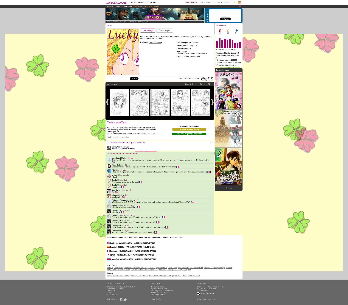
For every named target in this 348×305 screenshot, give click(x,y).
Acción (109, 276)
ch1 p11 (127, 165)
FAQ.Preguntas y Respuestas (162, 291)
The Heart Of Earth (196, 268)
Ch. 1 (201, 84)
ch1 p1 (130, 158)
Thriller (184, 276)
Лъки (148, 21)
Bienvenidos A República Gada (118, 270)
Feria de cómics (202, 291)
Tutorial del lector (157, 287)
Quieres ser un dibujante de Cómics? (210, 287)
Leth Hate (163, 270)
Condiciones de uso (158, 294)
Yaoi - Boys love (194, 276)
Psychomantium (161, 268)
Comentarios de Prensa (114, 289)
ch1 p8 (126, 147)
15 (210, 143)
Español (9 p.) (190, 84)
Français (113, 251)
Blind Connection (210, 268)
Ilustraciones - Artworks (121, 276)
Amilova (110, 268)
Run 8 (169, 270)
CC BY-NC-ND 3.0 (207, 293)
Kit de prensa (110, 291)
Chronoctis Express (131, 268)
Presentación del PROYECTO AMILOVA (120, 287)
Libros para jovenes (156, 276)
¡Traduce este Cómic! (117, 122)
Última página (164, 30)
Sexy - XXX (177, 276)
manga (132, 21)
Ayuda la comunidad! (159, 289)
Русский (113, 259)
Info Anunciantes (111, 294)
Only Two (134, 270)
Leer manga (148, 30)
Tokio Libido (172, 268)
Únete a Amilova (191, 2)
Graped (229, 268)
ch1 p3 (124, 180)
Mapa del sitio (156, 299)
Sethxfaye (221, 268)
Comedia (145, 276)
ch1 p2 (127, 225)
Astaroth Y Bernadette (146, 270)
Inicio (108, 21)
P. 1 (209, 84)
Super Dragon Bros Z (147, 268)
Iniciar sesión (205, 2)
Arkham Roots (183, 268)
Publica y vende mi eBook (206, 289)
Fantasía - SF (136, 276)
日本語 (112, 255)
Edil (157, 270)
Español (113, 247)
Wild (185, 270)
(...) (208, 160)
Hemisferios (118, 268)
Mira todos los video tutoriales (118, 137)
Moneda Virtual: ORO (159, 293)
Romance (140, 21)
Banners (108, 293)
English (113, 243)
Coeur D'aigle (178, 270)
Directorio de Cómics (119, 21)
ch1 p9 (128, 190)
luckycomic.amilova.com (191, 56)
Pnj (189, 270)
